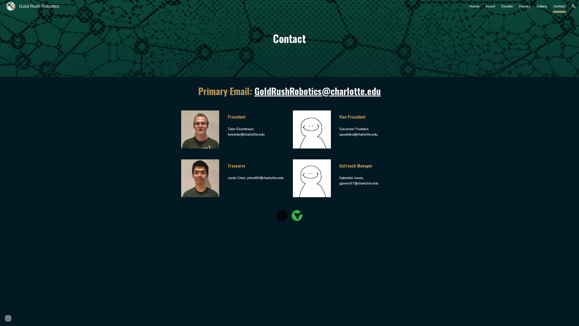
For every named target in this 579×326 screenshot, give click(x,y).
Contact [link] (559, 6)
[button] (573, 6)
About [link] (490, 6)
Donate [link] (507, 6)
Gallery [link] (542, 6)
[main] (289, 39)
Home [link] (474, 6)
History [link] (525, 6)
